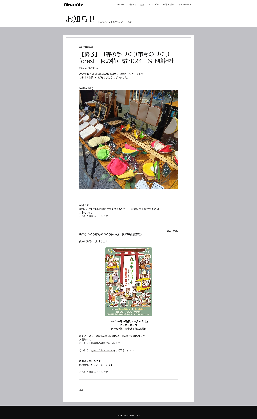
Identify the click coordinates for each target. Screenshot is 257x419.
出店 (81, 390)
